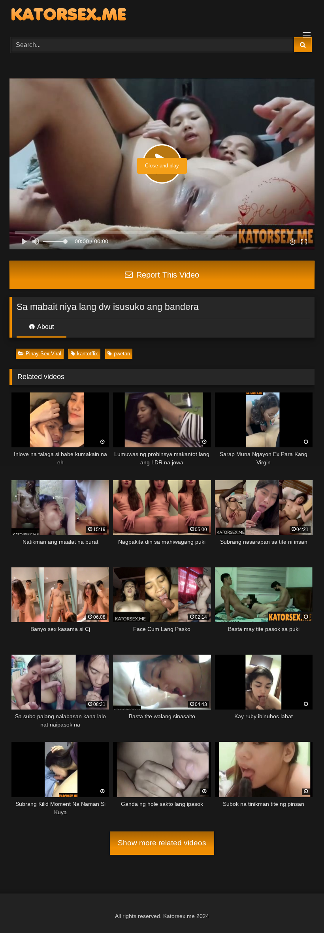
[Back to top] (299, 909)
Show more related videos (162, 843)
